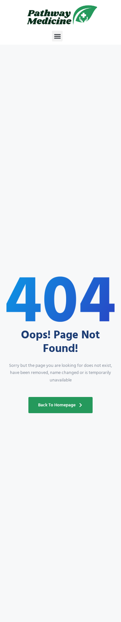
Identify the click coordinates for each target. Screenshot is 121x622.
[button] (57, 36)
